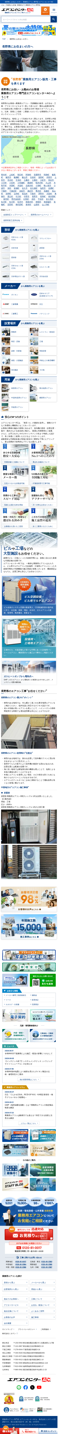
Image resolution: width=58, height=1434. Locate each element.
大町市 (43, 180)
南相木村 (29, 201)
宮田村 (10, 204)
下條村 (4, 191)
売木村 (10, 180)
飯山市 (24, 177)
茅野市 (41, 193)
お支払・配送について (40, 1305)
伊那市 (49, 177)
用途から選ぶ (36, 1289)
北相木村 (29, 185)
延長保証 (35, 999)
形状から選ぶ (9, 1282)
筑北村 (24, 193)
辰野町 (8, 193)
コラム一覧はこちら (28, 1123)
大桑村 (26, 180)
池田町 (41, 177)
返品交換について (11, 1311)
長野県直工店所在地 (11, 220)
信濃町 (51, 188)
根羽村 (6, 199)
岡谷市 (51, 180)
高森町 (46, 191)
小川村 (4, 182)
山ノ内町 (45, 204)
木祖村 (20, 185)
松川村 (12, 201)
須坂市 (22, 191)
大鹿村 (34, 180)
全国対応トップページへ (13, 214)
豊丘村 (10, 196)
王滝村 (18, 180)
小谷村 (12, 182)
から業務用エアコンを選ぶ (22, 229)
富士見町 (49, 199)
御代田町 (19, 204)
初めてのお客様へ (11, 1299)
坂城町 (16, 188)
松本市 (20, 201)
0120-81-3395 (46, 1264)
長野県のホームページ (40, 214)
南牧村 (38, 201)
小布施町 (21, 182)
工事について (36, 1299)
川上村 (48, 182)
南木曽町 (52, 196)
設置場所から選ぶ (11, 1289)
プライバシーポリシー (26, 1329)
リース (8, 999)
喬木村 (38, 191)
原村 (33, 199)
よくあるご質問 (37, 1311)
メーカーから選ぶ (38, 1282)
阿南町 (46, 174)
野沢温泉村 (16, 199)
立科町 (16, 193)
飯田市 (8, 177)
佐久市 (24, 188)
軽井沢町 (39, 182)
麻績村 (30, 182)
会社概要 (7, 1323)
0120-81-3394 (20, 1264)
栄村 (9, 188)
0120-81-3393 (46, 1261)
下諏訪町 (13, 191)
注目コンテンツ (46, 1431)
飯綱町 (16, 177)
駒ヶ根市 (47, 185)
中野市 (26, 196)
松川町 (4, 201)
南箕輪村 (47, 201)
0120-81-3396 (20, 1267)
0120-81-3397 (46, 1267)
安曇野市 (37, 174)
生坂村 (33, 177)
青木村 (4, 174)
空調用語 (35, 1004)
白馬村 (26, 199)
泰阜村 (28, 204)
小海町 (38, 185)
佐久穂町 (33, 188)
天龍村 (49, 193)
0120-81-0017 (20, 1261)
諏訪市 (30, 191)
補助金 (34, 995)
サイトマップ (7, 1329)
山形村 (36, 204)
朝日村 (20, 174)
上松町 (12, 174)
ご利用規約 (45, 1329)
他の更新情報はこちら (28, 1079)
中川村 (18, 196)
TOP (4, 39)
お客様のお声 (9, 1317)
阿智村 (28, 174)
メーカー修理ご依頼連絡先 (16, 995)
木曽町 (12, 185)
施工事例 (35, 1317)
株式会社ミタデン (9, 1333)
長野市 (34, 196)
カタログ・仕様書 (12, 1004)
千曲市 (33, 193)
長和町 (43, 196)
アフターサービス (11, 1305)
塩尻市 (43, 188)
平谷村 (40, 199)
